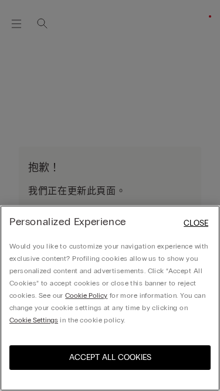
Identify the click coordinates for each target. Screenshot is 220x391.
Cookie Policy (86, 295)
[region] (110, 298)
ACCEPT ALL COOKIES (110, 357)
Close (196, 223)
